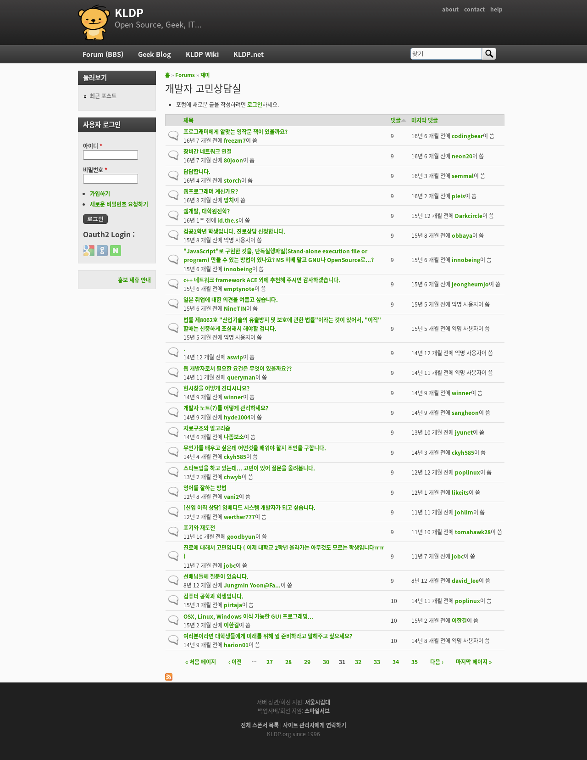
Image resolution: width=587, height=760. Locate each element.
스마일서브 (317, 711)
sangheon (465, 412)
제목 (188, 120)
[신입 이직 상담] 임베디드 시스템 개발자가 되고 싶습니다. (249, 507)
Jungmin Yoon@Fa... (252, 585)
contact (474, 9)
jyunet (464, 432)
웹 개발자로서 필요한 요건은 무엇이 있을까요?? (237, 368)
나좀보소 (234, 437)
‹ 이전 (235, 661)
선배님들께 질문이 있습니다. (216, 576)
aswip (235, 357)
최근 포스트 (103, 96)
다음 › (436, 661)
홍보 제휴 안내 (134, 280)
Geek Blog (154, 54)
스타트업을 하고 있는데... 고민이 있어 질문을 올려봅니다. (249, 468)
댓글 (396, 120)
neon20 (462, 156)
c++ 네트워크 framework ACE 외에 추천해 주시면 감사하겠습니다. (261, 280)
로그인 (254, 104)
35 (414, 661)
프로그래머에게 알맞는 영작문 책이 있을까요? (235, 131)
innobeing (238, 269)
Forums (185, 74)
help (496, 9)
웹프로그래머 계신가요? (210, 191)
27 (269, 661)
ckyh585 (235, 456)
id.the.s (227, 220)
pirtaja (233, 605)
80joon (233, 160)
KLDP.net (248, 54)
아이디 (92, 146)
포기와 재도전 (199, 527)
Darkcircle (468, 215)
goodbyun (241, 536)
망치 (229, 200)
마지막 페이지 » (474, 661)
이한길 (231, 625)
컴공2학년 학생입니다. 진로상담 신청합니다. (234, 231)
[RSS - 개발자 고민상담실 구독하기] (168, 678)
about (450, 9)
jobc (230, 565)
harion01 (236, 644)
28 (288, 661)
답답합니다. (196, 171)
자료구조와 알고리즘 (206, 428)
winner (233, 397)
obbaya (462, 235)
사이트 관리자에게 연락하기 (314, 725)
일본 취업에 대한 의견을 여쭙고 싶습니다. (230, 299)
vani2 (231, 496)
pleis (458, 196)
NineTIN (235, 308)
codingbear (467, 136)
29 (307, 661)
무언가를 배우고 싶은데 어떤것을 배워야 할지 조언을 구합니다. (254, 448)
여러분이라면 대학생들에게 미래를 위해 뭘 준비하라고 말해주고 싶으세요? (267, 636)
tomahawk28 (473, 532)
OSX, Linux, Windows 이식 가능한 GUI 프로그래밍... (248, 616)
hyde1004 (237, 417)
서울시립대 (317, 702)
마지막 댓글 (424, 120)
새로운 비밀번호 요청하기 (119, 204)
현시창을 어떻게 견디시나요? (216, 388)
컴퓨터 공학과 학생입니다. (213, 596)
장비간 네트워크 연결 (207, 151)
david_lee (465, 580)
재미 (205, 74)
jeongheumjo (470, 284)
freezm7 (235, 140)
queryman (241, 377)
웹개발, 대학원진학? (206, 211)
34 (396, 661)
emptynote (239, 288)
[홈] (94, 22)
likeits (460, 492)
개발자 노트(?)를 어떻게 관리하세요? (225, 408)
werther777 (239, 516)
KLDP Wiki (202, 54)
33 (377, 661)
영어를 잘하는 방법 (205, 488)
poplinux (467, 472)
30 (326, 661)
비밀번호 (95, 169)
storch (232, 180)
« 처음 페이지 (200, 661)
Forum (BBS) (103, 54)
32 (358, 661)
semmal (463, 175)
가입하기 (100, 193)
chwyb (233, 477)
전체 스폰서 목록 (260, 725)
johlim (464, 512)
